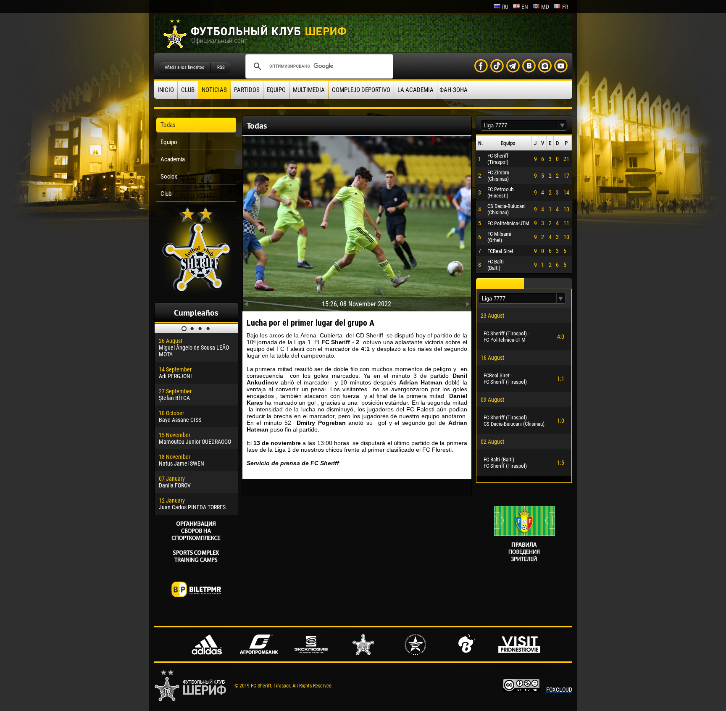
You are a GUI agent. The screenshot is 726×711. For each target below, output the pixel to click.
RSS (221, 67)
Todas (168, 125)
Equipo (276, 90)
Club (188, 90)
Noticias (214, 90)
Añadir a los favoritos (184, 67)
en (524, 6)
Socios (169, 176)
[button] (562, 125)
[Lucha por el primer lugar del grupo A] (357, 222)
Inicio (166, 90)
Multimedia (309, 90)
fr (565, 6)
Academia (172, 159)
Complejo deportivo (361, 90)
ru (505, 6)
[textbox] (519, 125)
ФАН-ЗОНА (453, 90)
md (545, 6)
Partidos (247, 90)
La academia (415, 90)
